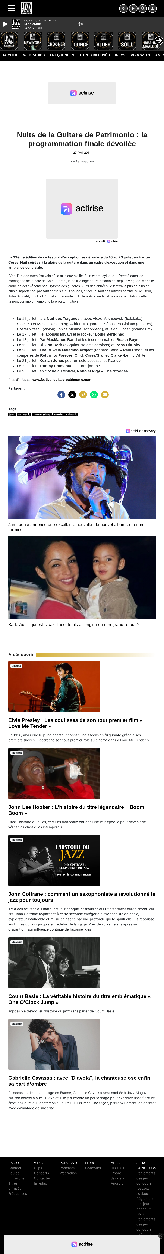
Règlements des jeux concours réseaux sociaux (145, 1183)
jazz (12, 414)
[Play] (6, 24)
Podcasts (140, 55)
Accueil (10, 55)
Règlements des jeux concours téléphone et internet (145, 1229)
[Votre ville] (123, 8)
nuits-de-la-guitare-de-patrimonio (55, 414)
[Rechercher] (142, 8)
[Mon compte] (152, 8)
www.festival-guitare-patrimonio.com (61, 379)
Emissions (16, 1178)
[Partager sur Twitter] (71, 397)
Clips (38, 1168)
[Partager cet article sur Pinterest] (82, 397)
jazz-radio (24, 414)
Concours (93, 1168)
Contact (14, 1168)
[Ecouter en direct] (133, 8)
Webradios (34, 55)
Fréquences (62, 55)
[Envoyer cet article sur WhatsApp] (93, 397)
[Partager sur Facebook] (60, 397)
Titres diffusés (94, 55)
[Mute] (80, 24)
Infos (120, 55)
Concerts (41, 1173)
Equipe (13, 1173)
